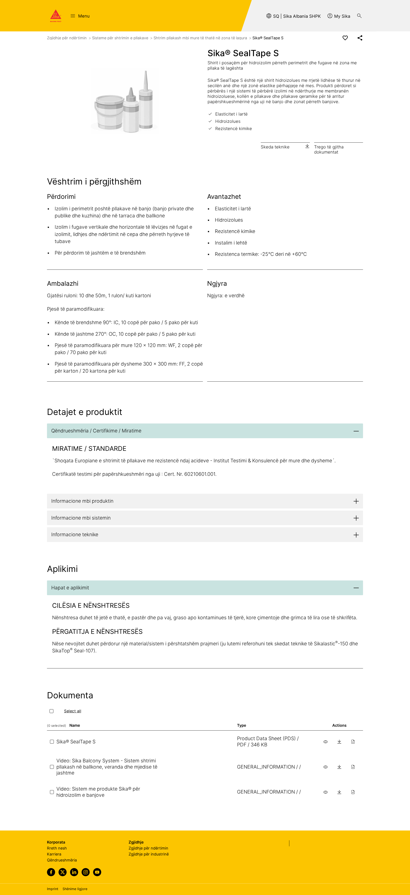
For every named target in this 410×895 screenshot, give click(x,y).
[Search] (359, 15)
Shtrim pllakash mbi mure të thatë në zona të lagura (201, 38)
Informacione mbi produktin (82, 501)
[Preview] (325, 741)
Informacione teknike (74, 535)
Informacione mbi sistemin (81, 518)
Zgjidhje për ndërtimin (67, 38)
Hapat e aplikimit (70, 588)
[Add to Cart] (353, 741)
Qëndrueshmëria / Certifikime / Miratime (96, 431)
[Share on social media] (360, 38)
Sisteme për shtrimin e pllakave (120, 38)
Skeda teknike (275, 146)
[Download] (339, 741)
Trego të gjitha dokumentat (329, 149)
